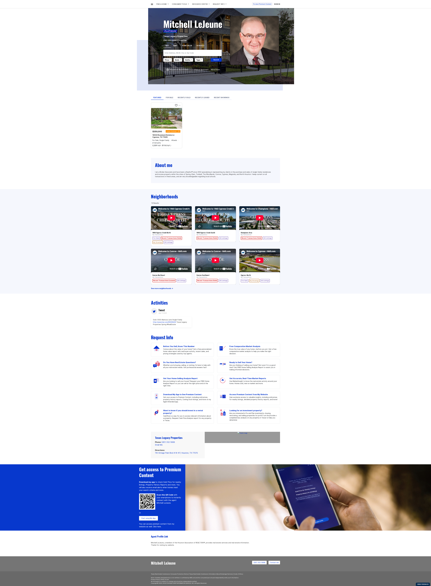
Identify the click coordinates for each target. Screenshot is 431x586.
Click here (157, 526)
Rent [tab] (175, 46)
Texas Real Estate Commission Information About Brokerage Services (211, 574)
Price (167, 60)
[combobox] (192, 53)
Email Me (159, 445)
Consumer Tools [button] (180, 4)
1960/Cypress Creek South (206, 232)
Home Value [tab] (187, 46)
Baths (187, 60)
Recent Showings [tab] (221, 97)
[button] (152, 4)
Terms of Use (165, 579)
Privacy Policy (155, 579)
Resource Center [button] (200, 4)
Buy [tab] (167, 46)
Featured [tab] (157, 97)
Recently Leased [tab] (202, 97)
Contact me (274, 562)
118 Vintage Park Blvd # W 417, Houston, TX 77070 (176, 453)
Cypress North (246, 275)
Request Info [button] (219, 4)
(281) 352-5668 (169, 40)
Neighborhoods (164, 196)
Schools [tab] (200, 46)
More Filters (215, 70)
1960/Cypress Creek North (161, 232)
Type (198, 60)
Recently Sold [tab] (184, 97)
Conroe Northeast (158, 275)
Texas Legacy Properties (175, 36)
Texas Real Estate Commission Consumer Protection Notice (169, 574)
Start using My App (148, 518)
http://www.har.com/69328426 (164, 322)
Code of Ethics (238, 574)
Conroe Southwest (203, 275)
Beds (177, 60)
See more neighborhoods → (162, 288)
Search (216, 60)
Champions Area (246, 232)
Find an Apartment (202, 70)
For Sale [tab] (169, 97)
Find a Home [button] (161, 4)
